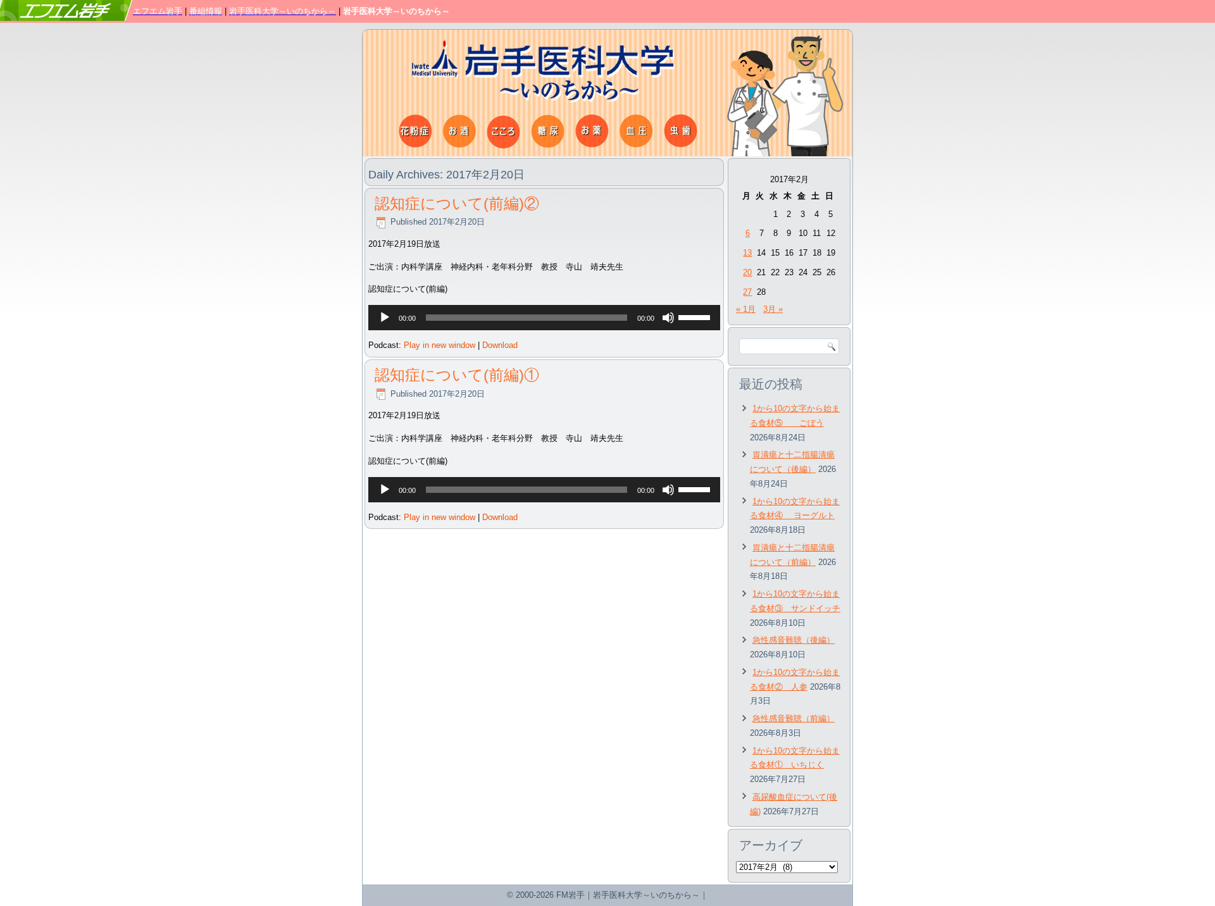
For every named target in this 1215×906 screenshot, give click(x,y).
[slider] (696, 316)
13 (747, 253)
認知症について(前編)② (457, 203)
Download (500, 345)
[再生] (384, 317)
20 (747, 272)
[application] (544, 317)
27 (747, 292)
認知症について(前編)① (457, 374)
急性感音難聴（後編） (793, 640)
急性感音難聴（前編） (793, 718)
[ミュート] (668, 317)
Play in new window (439, 345)
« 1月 (746, 309)
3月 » (773, 309)
